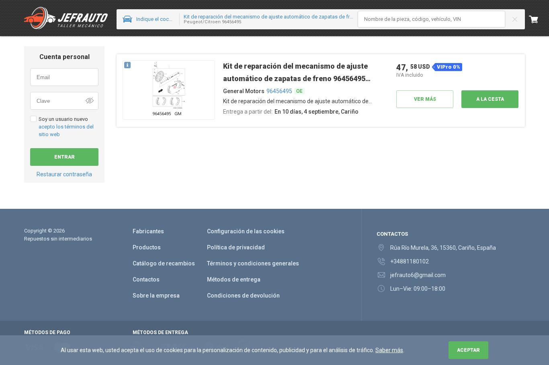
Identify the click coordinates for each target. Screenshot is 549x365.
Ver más (425, 99)
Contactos (146, 279)
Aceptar (468, 350)
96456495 (279, 91)
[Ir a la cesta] (539, 19)
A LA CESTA (490, 99)
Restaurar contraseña (64, 174)
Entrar (64, 157)
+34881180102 (409, 261)
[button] (169, 90)
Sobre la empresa (156, 295)
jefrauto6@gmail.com (418, 275)
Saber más (389, 350)
